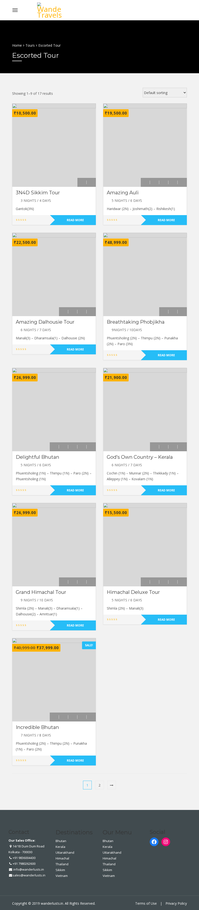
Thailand (62, 864)
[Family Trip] (164, 182)
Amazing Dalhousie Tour (45, 322)
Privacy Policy (176, 903)
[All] (82, 182)
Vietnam (62, 876)
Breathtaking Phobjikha (136, 322)
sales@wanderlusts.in (29, 875)
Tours (30, 45)
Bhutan (61, 841)
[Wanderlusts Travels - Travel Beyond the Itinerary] (49, 9)
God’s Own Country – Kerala (140, 457)
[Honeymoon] (91, 182)
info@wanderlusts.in (28, 869)
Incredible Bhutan (37, 727)
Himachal (62, 858)
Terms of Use (146, 903)
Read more (75, 220)
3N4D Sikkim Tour (38, 193)
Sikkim (60, 870)
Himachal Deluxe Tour (133, 592)
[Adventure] (145, 182)
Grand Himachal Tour (41, 592)
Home (17, 45)
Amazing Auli (123, 193)
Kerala (60, 846)
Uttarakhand (65, 852)
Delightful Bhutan (37, 457)
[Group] (173, 182)
